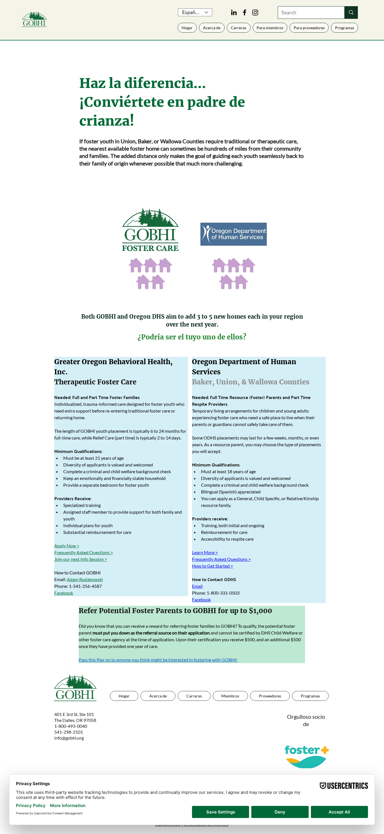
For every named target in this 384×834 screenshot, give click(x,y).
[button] (309, 28)
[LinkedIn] (234, 12)
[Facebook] (245, 12)
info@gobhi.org (69, 737)
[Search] (351, 12)
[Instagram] (255, 12)
